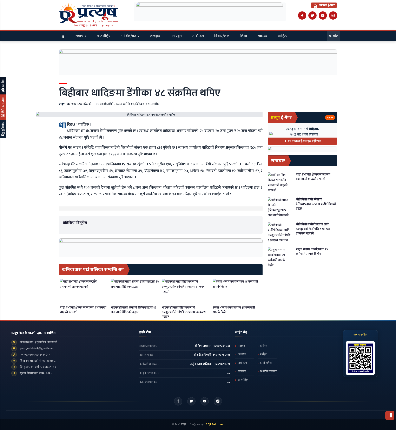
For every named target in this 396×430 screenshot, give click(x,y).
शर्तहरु (263, 354)
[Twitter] (312, 15)
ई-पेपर (263, 346)
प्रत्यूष (62, 104)
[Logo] (93, 12)
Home (241, 346)
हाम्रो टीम (242, 362)
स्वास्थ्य (262, 36)
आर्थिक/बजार (130, 36)
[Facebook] (302, 15)
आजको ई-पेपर (326, 5)
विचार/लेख (222, 36)
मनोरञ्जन (176, 36)
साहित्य (283, 36)
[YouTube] (323, 15)
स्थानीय (3, 83)
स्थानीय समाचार (268, 371)
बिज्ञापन (242, 354)
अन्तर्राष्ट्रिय (104, 36)
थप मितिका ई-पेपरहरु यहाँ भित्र (304, 141)
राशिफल (198, 36)
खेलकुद (155, 36)
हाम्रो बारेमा (266, 362)
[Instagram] (333, 15)
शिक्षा (243, 36)
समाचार (80, 36)
